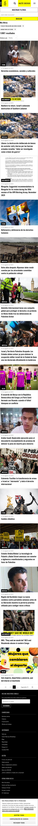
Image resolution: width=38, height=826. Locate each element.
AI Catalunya (5, 793)
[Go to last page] (32, 687)
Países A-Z (5, 747)
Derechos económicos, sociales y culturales (18, 71)
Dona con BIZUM (6, 770)
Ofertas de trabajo (6, 724)
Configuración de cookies (19, 819)
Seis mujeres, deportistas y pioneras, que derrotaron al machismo (17, 679)
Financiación (5, 721)
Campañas (4, 744)
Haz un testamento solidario (9, 765)
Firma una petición (7, 759)
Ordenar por (3, 38)
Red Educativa (6, 782)
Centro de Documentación (9, 785)
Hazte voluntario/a (7, 767)
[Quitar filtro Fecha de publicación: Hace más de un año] (23, 26)
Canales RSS (5, 749)
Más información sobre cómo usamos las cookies (18, 810)
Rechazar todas (19, 823)
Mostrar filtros (19, 10)
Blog (3, 739)
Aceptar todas (19, 815)
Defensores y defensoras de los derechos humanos (17, 231)
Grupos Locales (6, 790)
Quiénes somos (6, 716)
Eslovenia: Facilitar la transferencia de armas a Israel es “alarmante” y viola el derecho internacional (19, 481)
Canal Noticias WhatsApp (9, 736)
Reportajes (5, 742)
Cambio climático (8, 519)
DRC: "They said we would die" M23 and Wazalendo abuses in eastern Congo (16, 642)
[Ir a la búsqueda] (15, 3)
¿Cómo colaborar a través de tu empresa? (13, 772)
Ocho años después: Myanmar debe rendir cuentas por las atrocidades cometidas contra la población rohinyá (17, 270)
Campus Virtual (6, 787)
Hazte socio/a (24, 3)
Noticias (4, 734)
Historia (4, 719)
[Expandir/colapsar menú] (34, 3)
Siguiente (24, 687)
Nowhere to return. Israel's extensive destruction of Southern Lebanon (15, 107)
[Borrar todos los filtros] (15, 29)
